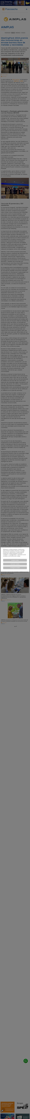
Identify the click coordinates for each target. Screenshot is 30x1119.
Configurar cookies (15, 567)
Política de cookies (15, 556)
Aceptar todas (15, 560)
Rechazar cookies (15, 564)
